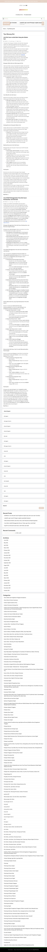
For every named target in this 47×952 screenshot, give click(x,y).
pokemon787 (6, 794)
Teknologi (6, 863)
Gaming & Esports (7, 646)
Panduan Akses (7, 709)
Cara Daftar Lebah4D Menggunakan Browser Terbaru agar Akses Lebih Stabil (22, 1)
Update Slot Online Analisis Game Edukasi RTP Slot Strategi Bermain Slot (19, 945)
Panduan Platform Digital (9, 757)
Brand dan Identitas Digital (9, 619)
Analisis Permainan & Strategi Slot (11, 605)
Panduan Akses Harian (8, 714)
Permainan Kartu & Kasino (9, 779)
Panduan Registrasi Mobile (9, 760)
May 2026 (6, 542)
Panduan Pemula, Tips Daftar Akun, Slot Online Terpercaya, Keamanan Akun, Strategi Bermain (23, 747)
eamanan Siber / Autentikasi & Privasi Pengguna (14, 624)
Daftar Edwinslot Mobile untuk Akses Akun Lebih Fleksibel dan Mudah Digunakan (20, 520)
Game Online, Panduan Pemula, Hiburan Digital (13, 636)
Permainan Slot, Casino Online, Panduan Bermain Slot (15, 784)
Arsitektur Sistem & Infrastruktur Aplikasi (12, 616)
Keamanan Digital (7, 680)
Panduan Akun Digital (8, 719)
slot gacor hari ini (7, 421)
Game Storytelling (7, 644)
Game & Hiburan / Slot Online (10, 629)
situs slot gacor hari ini (8, 816)
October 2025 (6, 560)
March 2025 (6, 577)
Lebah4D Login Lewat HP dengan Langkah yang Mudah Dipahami (28, 22)
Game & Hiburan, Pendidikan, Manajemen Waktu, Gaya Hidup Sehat (17, 631)
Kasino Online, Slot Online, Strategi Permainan (13, 675)
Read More (5, 194)
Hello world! (18, 533)
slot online (6, 829)
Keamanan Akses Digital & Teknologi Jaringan (13, 678)
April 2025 (6, 575)
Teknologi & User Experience (10, 898)
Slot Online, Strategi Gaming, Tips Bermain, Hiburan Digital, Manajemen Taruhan (20, 846)
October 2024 (6, 590)
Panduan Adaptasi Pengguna (10, 707)
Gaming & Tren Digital (8, 649)
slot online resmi (7, 834)
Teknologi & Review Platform (10, 896)
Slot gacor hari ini (7, 446)
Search (5, 505)
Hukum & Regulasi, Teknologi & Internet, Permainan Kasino (16, 654)
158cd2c (6, 41)
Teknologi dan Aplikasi (8, 903)
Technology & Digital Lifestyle (10, 860)
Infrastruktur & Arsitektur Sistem (10, 656)
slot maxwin (6, 481)
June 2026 (6, 540)
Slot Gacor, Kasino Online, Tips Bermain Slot (13, 826)
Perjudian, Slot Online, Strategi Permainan (12, 776)
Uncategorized (7, 942)
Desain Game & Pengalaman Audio (11, 621)
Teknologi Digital (7, 906)
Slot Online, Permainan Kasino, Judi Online (12, 844)
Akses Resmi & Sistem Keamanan (11, 600)
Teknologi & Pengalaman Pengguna (11, 886)
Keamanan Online (7, 689)
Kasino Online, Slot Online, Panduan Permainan (13, 673)
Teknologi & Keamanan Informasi (11, 880)
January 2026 (6, 552)
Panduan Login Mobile (8, 741)
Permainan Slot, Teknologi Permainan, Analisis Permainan (16, 791)
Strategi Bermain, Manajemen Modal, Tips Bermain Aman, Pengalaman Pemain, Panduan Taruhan (23, 855)
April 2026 (6, 545)
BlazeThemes (36, 949)
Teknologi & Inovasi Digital (9, 878)
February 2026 (7, 550)
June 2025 (6, 570)
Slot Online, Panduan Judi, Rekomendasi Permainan (14, 841)
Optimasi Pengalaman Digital (10, 700)
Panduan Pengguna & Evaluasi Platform (12, 750)
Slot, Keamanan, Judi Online (9, 849)
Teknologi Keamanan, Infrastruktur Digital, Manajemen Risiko (16, 918)
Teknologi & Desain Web (9, 873)
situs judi (6, 804)
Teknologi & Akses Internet (9, 868)
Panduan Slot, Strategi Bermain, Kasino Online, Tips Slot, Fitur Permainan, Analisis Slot (21, 771)
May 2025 (6, 572)
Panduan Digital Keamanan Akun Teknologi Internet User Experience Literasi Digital (21, 736)
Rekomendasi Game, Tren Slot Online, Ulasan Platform (15, 796)
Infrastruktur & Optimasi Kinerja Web (11, 659)
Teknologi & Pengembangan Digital (11, 888)
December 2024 (7, 585)
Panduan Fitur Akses (8, 738)
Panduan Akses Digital (8, 712)
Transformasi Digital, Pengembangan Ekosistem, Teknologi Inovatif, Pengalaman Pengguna (22, 935)
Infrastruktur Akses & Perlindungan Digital (12, 661)
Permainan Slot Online (8, 781)
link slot (23, 54)
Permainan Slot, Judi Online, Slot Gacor (12, 786)
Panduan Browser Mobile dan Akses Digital (13, 733)
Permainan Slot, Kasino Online (10, 789)
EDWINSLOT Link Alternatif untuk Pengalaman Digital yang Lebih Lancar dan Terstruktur (22, 515)
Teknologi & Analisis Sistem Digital (11, 870)
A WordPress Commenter (9, 533)
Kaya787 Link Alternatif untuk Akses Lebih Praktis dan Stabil (16, 525)
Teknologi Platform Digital (9, 923)
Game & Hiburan (7, 626)
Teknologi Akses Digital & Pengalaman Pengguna (14, 901)
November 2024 (7, 587)
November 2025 (7, 557)
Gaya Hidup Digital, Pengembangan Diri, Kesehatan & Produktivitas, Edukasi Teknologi (21, 651)
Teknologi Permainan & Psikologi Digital (12, 921)
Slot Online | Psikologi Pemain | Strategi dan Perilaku (15, 831)
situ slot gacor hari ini (8, 801)
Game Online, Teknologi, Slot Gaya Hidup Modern (14, 641)
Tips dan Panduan (7, 932)
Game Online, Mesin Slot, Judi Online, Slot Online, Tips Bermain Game (18, 634)
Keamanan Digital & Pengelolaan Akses (12, 683)
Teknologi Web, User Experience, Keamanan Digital (14, 926)
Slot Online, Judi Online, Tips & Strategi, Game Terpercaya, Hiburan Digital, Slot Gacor (21, 839)
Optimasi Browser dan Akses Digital (11, 698)
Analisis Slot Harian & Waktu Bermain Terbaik (13, 614)
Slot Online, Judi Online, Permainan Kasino (12, 836)
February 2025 (7, 580)
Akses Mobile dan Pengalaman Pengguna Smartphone (15, 597)
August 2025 (6, 565)
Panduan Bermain (7, 726)
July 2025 (6, 567)
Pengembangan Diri (8, 774)
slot (5, 456)
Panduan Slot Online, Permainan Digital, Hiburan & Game (15, 769)
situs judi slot (7, 806)
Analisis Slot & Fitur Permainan (10, 611)
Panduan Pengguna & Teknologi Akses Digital (13, 752)
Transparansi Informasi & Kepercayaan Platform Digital (15, 937)
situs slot (6, 451)
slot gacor (6, 416)
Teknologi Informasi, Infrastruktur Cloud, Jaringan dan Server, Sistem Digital (19, 911)
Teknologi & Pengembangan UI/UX (11, 890)
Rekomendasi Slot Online (9, 799)
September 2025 (7, 562)
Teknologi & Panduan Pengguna (10, 883)
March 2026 (6, 547)
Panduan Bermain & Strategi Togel (11, 728)
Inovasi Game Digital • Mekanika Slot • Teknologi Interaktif (16, 666)
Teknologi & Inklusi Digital (9, 875)
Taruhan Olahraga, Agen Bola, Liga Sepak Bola (13, 858)
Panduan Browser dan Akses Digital (11, 731)
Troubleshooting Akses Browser (10, 940)
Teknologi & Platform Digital (9, 893)
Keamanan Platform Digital (9, 692)
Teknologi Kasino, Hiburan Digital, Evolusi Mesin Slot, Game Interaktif (18, 916)
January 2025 (6, 583)
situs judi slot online (8, 809)
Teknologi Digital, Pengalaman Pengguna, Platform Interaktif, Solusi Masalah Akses (21, 908)
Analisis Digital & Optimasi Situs (10, 602)
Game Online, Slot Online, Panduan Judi (12, 639)
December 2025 (7, 555)
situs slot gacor (7, 426)
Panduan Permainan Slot (9, 755)
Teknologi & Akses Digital (9, 865)
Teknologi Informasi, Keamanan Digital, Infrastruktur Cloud (16, 913)
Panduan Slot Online (8, 762)
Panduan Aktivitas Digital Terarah (11, 717)
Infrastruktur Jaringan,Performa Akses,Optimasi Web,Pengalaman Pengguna (19, 664)
